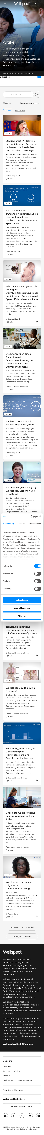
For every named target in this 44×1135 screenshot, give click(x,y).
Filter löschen (20, 111)
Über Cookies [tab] (35, 524)
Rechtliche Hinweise (13, 1090)
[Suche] (34, 3)
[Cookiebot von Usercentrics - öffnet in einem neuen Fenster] (31, 516)
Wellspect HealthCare (14, 1099)
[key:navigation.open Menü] (5, 4)
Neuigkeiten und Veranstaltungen (17, 1080)
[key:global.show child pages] (39, 77)
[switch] (37, 574)
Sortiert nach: (26, 103)
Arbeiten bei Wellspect (12, 1071)
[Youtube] (30, 1115)
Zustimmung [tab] (8, 524)
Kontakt (6, 1076)
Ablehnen (22, 616)
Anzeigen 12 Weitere (22, 936)
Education (10, 77)
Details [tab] (22, 524)
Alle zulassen (22, 600)
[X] (22, 1115)
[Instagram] (38, 1115)
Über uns (7, 1061)
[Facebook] (13, 1115)
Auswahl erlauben (22, 608)
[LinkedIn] (5, 1115)
